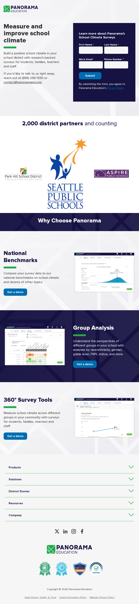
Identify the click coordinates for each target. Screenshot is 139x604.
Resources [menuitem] (16, 503)
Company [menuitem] (15, 515)
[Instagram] (73, 531)
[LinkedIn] (65, 531)
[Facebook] (82, 531)
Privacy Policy (115, 88)
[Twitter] (57, 531)
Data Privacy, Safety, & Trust (40, 597)
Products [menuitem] (15, 467)
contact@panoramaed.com (23, 82)
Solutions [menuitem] (15, 479)
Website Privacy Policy (102, 597)
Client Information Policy (73, 597)
